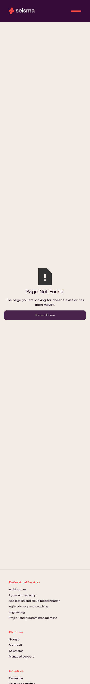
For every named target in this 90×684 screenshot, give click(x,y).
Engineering (17, 612)
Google (14, 639)
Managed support (21, 656)
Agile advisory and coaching (28, 606)
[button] (76, 11)
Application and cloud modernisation (34, 601)
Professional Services (24, 582)
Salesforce (16, 651)
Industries (16, 671)
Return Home (45, 315)
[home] (22, 11)
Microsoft (15, 645)
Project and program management (33, 618)
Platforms (16, 632)
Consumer (16, 678)
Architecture (17, 589)
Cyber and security (22, 595)
